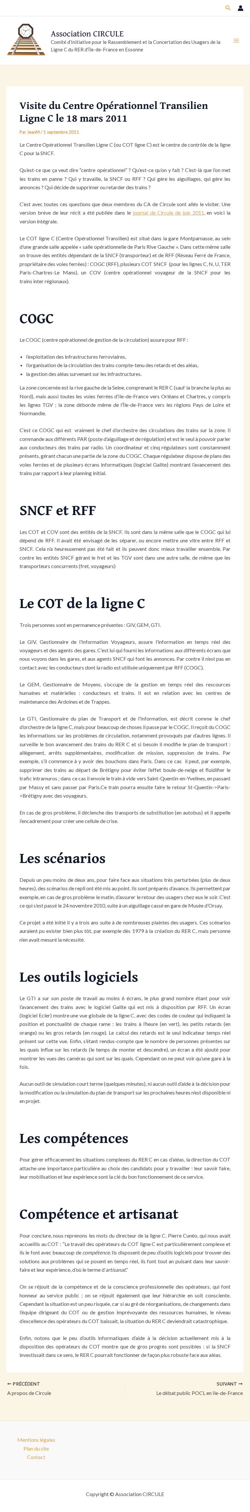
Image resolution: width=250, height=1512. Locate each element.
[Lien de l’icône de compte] (240, 8)
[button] (228, 8)
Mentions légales (36, 1440)
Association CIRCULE (87, 33)
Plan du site (36, 1448)
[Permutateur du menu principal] (236, 40)
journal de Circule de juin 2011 (168, 212)
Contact (36, 1457)
